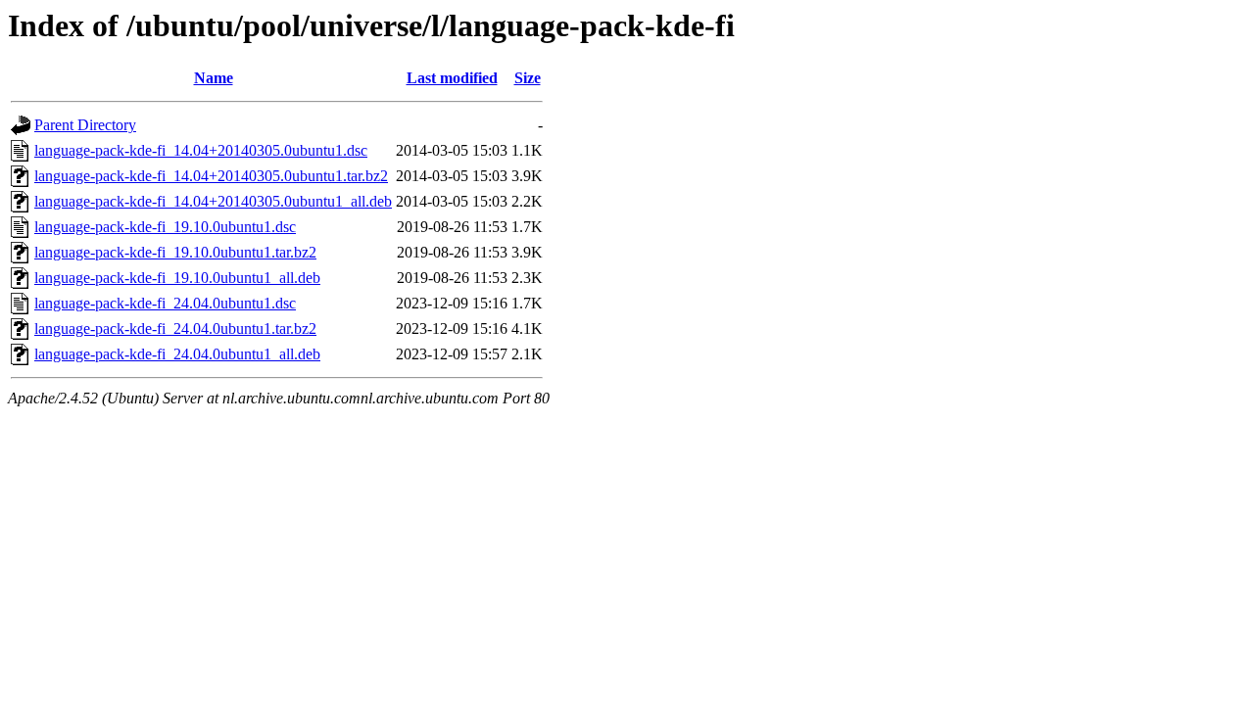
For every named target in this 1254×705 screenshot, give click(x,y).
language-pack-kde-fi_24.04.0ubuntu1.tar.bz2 (175, 328)
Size (527, 78)
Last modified (452, 78)
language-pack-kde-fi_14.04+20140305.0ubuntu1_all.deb (213, 201)
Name (213, 78)
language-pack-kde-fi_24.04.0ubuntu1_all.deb (177, 354)
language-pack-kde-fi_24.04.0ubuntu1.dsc (165, 303)
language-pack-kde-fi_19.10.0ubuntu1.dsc (165, 226)
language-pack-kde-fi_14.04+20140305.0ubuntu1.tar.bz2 (211, 175)
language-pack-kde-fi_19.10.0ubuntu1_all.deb (177, 277)
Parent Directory (85, 125)
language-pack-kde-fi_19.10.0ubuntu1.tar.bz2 (175, 252)
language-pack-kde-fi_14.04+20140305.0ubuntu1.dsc (200, 150)
